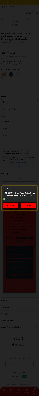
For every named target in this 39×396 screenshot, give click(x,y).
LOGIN (28, 205)
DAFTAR (10, 205)
